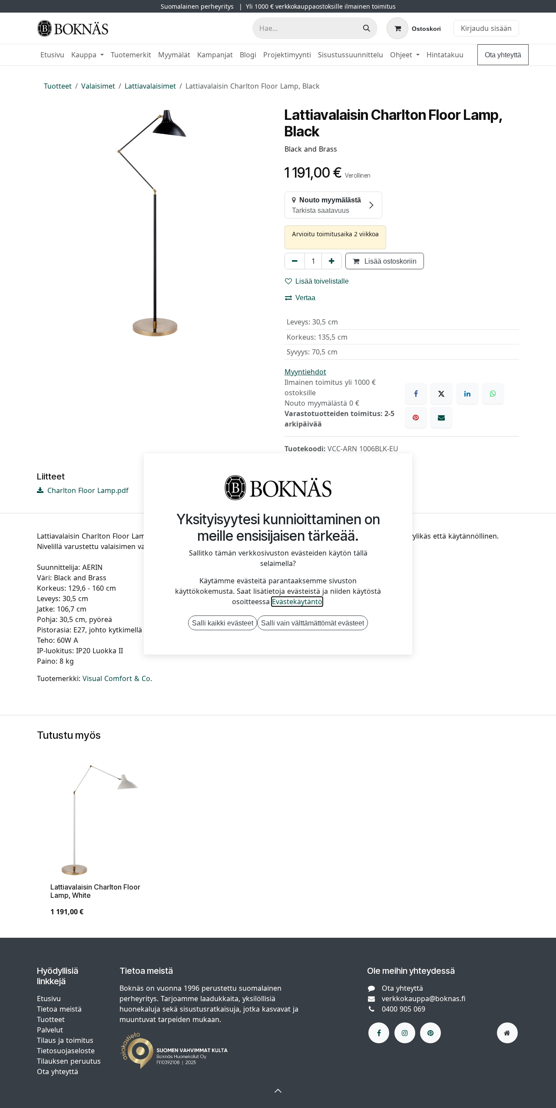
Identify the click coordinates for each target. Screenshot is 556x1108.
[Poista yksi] (295, 261)
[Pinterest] (415, 417)
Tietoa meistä (59, 1009)
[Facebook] (415, 393)
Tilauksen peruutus (69, 1061)
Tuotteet (58, 86)
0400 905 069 (403, 1009)
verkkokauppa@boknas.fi (424, 998)
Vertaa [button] (305, 297)
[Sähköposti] (441, 417)
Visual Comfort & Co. (117, 678)
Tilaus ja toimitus (65, 1040)
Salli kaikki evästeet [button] (222, 622)
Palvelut (50, 1029)
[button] (278, 1090)
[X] (441, 393)
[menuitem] (52, 54)
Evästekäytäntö (297, 601)
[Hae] (366, 28)
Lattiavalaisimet (150, 86)
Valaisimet (98, 86)
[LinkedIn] (467, 393)
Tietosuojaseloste (67, 1050)
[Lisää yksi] (331, 261)
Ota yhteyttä (503, 54)
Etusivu (49, 998)
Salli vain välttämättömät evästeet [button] (312, 622)
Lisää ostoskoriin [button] (390, 261)
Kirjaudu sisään (486, 28)
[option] (278, 844)
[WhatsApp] (493, 393)
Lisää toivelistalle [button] (322, 281)
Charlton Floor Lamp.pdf (87, 490)
